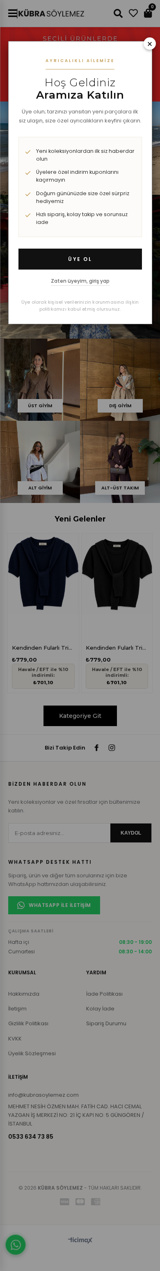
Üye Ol (80, 259)
